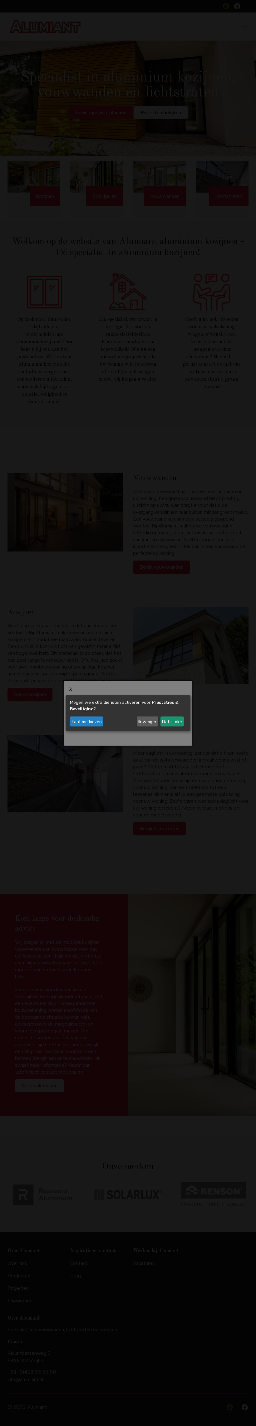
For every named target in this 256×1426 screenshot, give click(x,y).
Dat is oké (172, 721)
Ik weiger (147, 721)
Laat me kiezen (87, 721)
